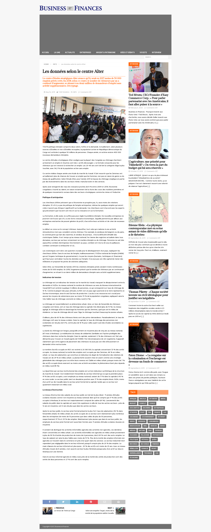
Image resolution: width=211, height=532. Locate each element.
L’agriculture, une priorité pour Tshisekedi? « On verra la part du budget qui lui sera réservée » (148, 165)
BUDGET (133, 403)
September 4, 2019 (138, 368)
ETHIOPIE (133, 412)
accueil (45, 52)
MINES (162, 426)
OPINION (158, 430)
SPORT (154, 448)
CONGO (152, 403)
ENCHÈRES (146, 408)
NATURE (142, 430)
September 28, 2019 (138, 238)
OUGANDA (133, 435)
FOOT (142, 412)
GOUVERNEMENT (148, 417)
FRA (149, 412)
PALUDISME (145, 435)
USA (156, 453)
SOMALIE (144, 448)
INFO (75, 92)
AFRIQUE (133, 399)
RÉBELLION (134, 448)
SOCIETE (143, 52)
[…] (157, 122)
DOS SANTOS (134, 408)
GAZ (164, 412)
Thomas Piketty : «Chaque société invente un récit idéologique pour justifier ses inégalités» (148, 295)
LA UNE (57, 52)
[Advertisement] (105, 32)
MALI (145, 426)
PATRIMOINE (157, 435)
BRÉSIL (163, 399)
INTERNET (161, 417)
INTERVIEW (156, 52)
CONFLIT (142, 403)
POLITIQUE (134, 439)
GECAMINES (134, 417)
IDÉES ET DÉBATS (127, 52)
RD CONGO (145, 444)
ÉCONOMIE (134, 457)
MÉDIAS (132, 430)
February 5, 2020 (137, 107)
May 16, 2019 (50, 92)
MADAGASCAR (135, 426)
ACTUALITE (70, 52)
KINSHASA (141, 421)
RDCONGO (133, 444)
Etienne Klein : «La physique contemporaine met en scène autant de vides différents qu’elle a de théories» (148, 229)
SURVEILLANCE (135, 453)
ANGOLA (143, 399)
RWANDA (155, 444)
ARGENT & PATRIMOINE (105, 52)
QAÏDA (154, 439)
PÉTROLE (145, 439)
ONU (150, 430)
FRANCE (157, 412)
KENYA (132, 421)
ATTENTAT (153, 399)
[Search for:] (156, 57)
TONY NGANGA (63, 92)
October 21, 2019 (137, 171)
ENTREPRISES (85, 52)
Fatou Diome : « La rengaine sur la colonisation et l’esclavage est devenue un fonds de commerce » (148, 360)
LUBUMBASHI (153, 421)
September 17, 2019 (138, 301)
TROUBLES (148, 453)
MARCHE (154, 426)
